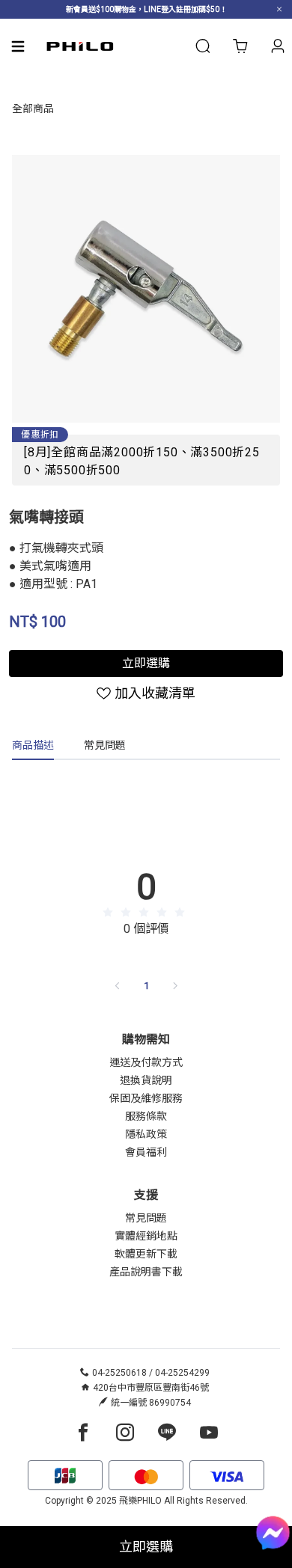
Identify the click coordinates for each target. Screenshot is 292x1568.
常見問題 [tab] (105, 745)
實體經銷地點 (146, 1236)
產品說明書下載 (146, 1272)
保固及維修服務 (146, 1098)
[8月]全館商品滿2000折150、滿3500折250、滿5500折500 (142, 461)
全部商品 (33, 108)
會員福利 (146, 1152)
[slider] (146, 912)
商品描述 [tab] (33, 745)
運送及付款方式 (146, 1062)
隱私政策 (146, 1134)
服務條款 (146, 1116)
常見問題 (146, 1218)
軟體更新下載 (146, 1254)
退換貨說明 (146, 1080)
